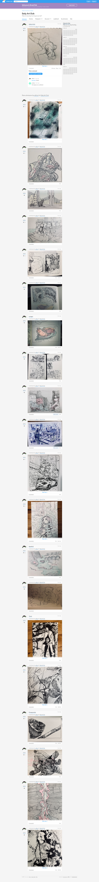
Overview (31, 19)
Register (94, 1)
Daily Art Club (28, 13)
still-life (59, 277)
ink (60, 68)
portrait (59, 541)
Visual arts (27, 10)
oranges (31, 316)
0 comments (31, 141)
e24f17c (68, 876)
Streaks (23, 10)
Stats (71, 19)
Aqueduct (31, 546)
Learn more (72, 5)
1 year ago (59, 23)
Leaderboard (56, 19)
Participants (37, 19)
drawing (53, 68)
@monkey (34, 80)
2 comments (31, 68)
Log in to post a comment (35, 73)
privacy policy (33, 876)
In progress (31, 10)
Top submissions (64, 19)
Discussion (47, 19)
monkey (33, 83)
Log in (88, 1)
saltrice (36, 26)
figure (57, 68)
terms (30, 876)
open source (65, 876)
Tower (30, 616)
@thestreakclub (74, 876)
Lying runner (32, 24)
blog (36, 876)
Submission (24, 19)
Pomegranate (32, 712)
